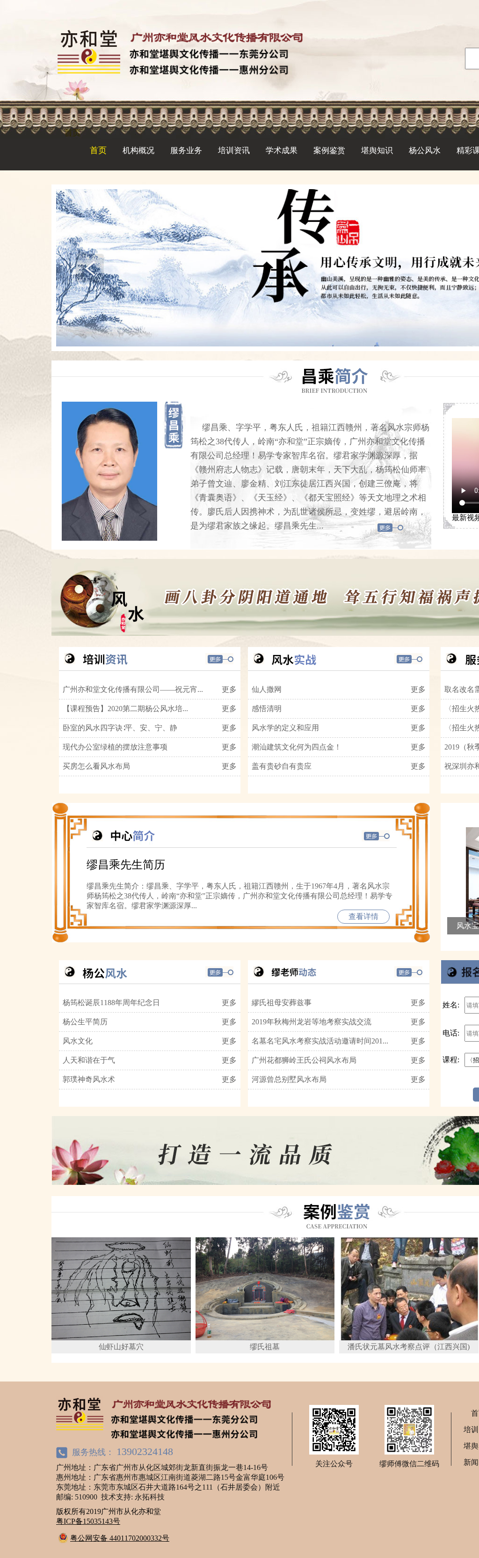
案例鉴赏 (329, 150)
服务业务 (186, 150)
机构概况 (138, 150)
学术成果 (282, 150)
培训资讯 (234, 150)
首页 (98, 150)
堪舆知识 (377, 150)
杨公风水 (425, 150)
